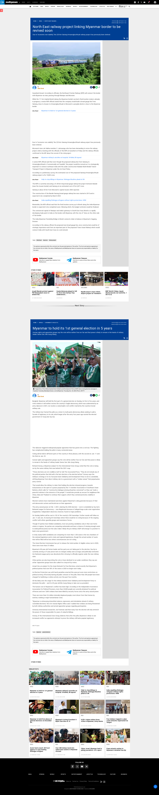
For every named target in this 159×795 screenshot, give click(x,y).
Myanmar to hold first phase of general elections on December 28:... (41, 720)
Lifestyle (102, 6)
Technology (93, 6)
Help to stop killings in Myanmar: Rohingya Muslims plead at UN (63, 179)
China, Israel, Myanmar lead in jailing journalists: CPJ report (91, 749)
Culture (113, 774)
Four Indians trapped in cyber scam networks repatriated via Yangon (117, 720)
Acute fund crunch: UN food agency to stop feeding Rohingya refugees (40, 749)
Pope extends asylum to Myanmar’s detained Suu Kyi (116, 749)
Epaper (23, 2)
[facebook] (91, 87)
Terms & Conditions (93, 781)
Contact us (75, 781)
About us (68, 781)
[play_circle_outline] (43, 278)
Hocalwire (92, 788)
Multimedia (110, 6)
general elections (46, 632)
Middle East (60, 6)
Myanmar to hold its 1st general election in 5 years (58, 111)
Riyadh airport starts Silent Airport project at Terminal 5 (91, 292)
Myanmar (45, 240)
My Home (35, 6)
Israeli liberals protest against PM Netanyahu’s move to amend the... (42, 292)
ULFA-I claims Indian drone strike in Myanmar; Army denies (92, 720)
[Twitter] (94, 87)
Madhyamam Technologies (77, 788)
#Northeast (39, 240)
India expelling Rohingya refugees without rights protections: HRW (63, 200)
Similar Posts (34, 669)
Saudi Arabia (84, 287)
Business (68, 6)
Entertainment (83, 6)
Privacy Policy (83, 781)
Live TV (28, 2)
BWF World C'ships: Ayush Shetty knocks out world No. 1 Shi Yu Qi (116, 292)
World (47, 6)
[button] (2, 2)
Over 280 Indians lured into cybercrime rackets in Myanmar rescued (66, 749)
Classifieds (35, 2)
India (41, 6)
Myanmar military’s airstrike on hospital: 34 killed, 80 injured (61, 157)
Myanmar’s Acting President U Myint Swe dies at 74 (66, 720)
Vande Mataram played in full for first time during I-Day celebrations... (66, 292)
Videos (33, 287)
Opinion (53, 6)
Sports (75, 6)
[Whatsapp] (96, 87)
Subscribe (42, 2)
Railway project (52, 240)
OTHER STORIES (36, 270)
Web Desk (41, 88)
